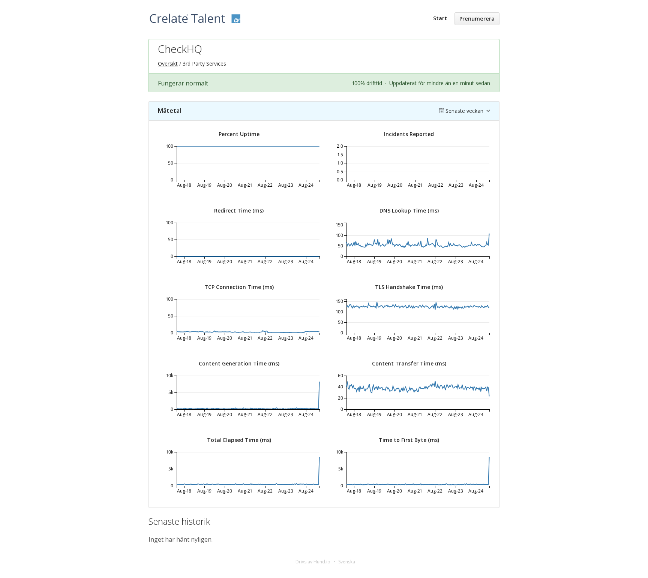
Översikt (168, 63)
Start (440, 18)
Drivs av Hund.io (313, 562)
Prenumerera (477, 18)
